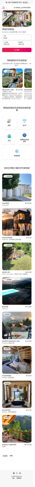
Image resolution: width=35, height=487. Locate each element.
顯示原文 (25, 2)
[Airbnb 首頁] (3, 7)
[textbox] (9, 44)
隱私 (13, 478)
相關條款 (18, 478)
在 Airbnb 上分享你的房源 (22, 8)
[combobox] (17, 38)
